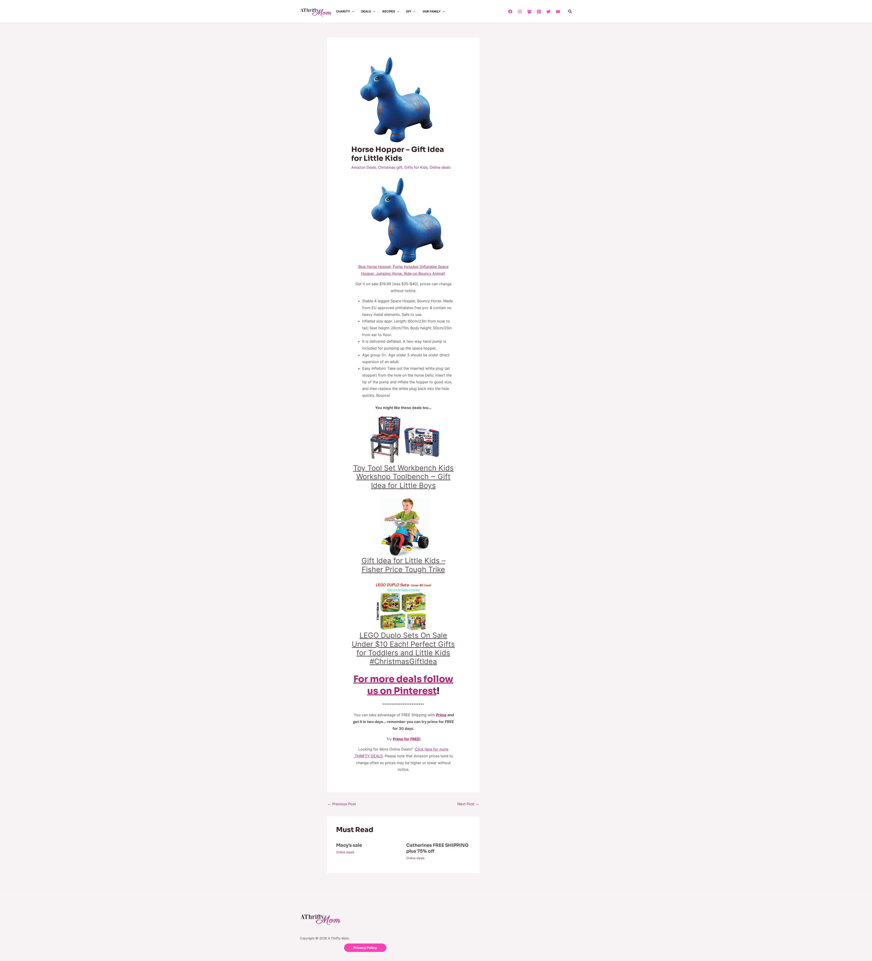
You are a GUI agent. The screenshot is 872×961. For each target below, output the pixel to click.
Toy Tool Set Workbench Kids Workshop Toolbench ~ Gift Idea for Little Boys (403, 476)
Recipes (388, 11)
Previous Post (341, 804)
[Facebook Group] (529, 12)
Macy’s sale (349, 845)
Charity (343, 11)
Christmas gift (390, 167)
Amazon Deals (363, 167)
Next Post (468, 804)
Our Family (432, 11)
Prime (441, 715)
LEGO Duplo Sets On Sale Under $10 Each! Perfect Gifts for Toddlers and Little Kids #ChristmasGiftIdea (403, 648)
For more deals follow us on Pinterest (403, 685)
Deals (366, 11)
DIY (408, 11)
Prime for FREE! (407, 739)
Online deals (440, 167)
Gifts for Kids (416, 167)
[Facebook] (510, 12)
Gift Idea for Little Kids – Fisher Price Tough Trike (403, 565)
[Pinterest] (539, 12)
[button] (352, 11)
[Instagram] (520, 12)
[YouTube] (558, 12)
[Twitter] (548, 12)
